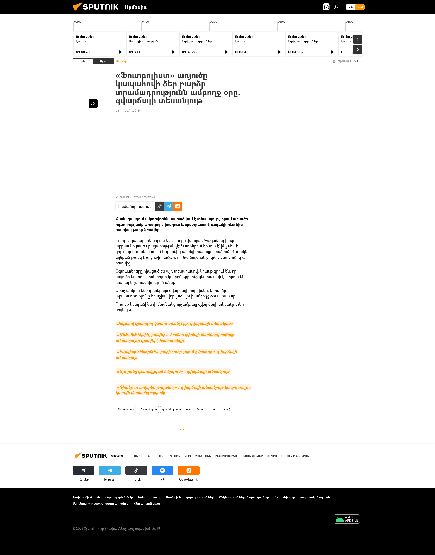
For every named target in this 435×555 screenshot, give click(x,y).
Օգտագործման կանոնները (126, 497)
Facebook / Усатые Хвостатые (136, 197)
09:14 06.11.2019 (128, 110)
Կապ (156, 497)
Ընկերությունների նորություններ (244, 497)
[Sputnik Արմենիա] (97, 12)
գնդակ (200, 409)
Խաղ (213, 409)
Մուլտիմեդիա (148, 409)
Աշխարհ (174, 456)
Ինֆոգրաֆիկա (226, 456)
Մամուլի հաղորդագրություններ (190, 497)
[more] (93, 103)
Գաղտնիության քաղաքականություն (302, 497)
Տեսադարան (126, 409)
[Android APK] (346, 519)
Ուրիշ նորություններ (197, 41)
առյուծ (226, 409)
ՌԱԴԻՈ (272, 456)
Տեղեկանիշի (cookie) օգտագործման (100, 503)
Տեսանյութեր (252, 456)
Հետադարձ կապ (147, 503)
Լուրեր (81, 41)
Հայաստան (155, 456)
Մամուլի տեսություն (143, 41)
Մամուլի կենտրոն (295, 456)
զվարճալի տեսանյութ (176, 409)
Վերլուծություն (197, 456)
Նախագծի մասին (86, 497)
